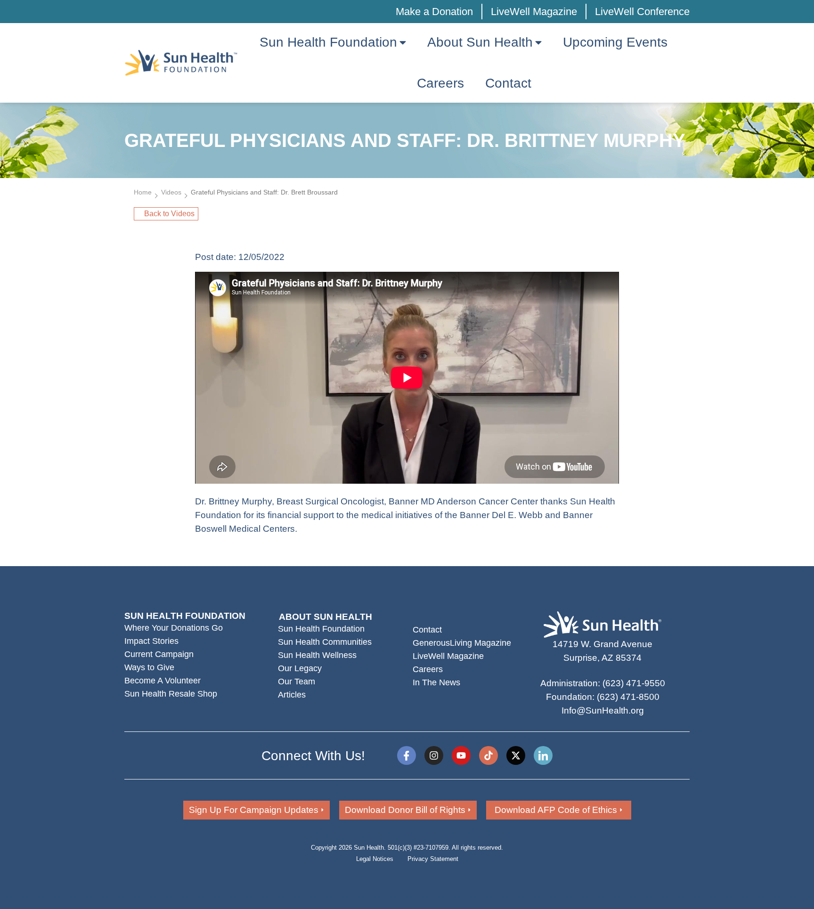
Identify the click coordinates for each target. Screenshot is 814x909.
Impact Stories (151, 641)
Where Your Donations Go (173, 628)
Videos (171, 192)
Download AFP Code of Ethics (556, 810)
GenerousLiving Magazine (462, 643)
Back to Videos (169, 214)
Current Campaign (159, 654)
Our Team (296, 681)
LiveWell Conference (642, 11)
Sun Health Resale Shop (170, 693)
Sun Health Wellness (317, 655)
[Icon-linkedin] (543, 755)
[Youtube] (461, 755)
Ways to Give (149, 667)
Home (143, 192)
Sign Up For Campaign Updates (253, 810)
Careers (428, 669)
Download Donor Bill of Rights (405, 810)
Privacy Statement (432, 858)
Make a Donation (434, 11)
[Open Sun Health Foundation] (402, 42)
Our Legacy (300, 668)
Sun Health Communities (325, 642)
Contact (427, 629)
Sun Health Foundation (321, 628)
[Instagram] (433, 755)
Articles (292, 694)
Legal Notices (374, 858)
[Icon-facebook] (406, 755)
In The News (436, 682)
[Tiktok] (488, 755)
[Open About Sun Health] (538, 42)
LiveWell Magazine (534, 11)
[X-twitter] (515, 755)
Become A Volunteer (162, 680)
